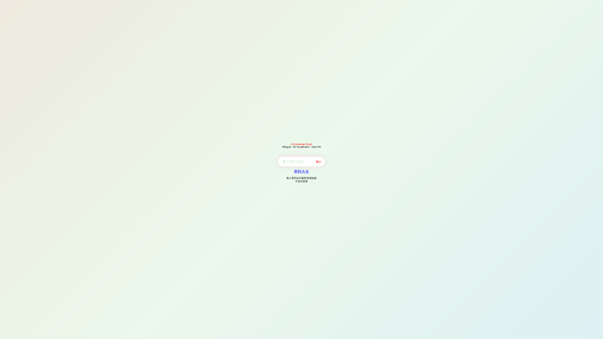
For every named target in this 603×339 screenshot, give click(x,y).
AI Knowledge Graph (301, 144)
